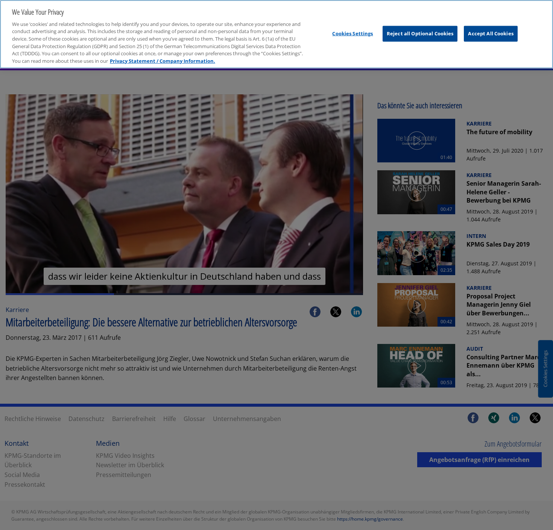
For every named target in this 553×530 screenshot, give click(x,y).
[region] (276, 34)
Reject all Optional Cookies (420, 33)
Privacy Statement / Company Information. (162, 61)
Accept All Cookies (490, 33)
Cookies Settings (352, 33)
